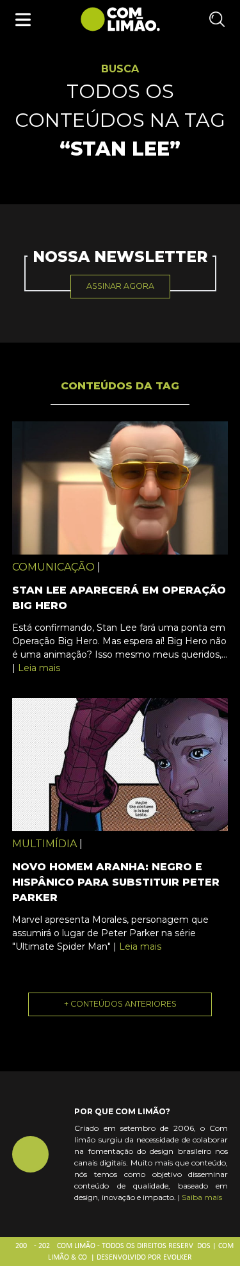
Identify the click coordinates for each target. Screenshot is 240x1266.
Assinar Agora (120, 286)
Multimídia (44, 844)
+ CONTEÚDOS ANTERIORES (120, 1004)
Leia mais (39, 668)
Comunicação (53, 567)
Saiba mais (202, 1197)
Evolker (177, 1258)
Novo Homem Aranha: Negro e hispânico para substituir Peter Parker (116, 882)
